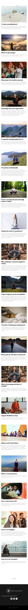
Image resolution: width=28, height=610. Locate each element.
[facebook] (17, 599)
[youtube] (11, 599)
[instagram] (14, 599)
